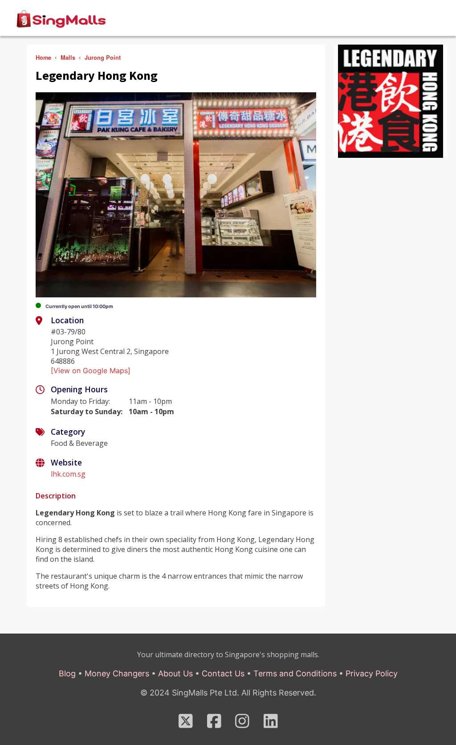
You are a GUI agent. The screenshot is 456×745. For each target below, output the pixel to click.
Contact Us (223, 673)
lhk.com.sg (68, 474)
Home (43, 58)
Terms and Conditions (295, 673)
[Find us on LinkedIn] (271, 724)
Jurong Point (103, 58)
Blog (67, 673)
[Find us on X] (186, 724)
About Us (175, 673)
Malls (68, 58)
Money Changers (117, 673)
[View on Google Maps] (90, 370)
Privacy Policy (372, 673)
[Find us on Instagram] (242, 724)
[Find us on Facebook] (214, 724)
